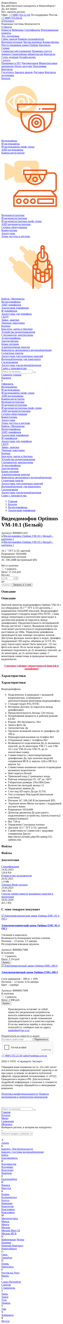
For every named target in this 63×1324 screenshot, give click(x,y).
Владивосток (8, 1164)
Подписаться (41, 1039)
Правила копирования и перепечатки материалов (25, 1095)
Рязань (5, 1275)
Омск (4, 1254)
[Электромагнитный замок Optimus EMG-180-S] (29, 965)
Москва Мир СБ (10, 1230)
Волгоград (7, 1170)
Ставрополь (8, 1287)
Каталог (6, 1115)
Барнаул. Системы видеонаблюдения (22, 1152)
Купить (6, 585)
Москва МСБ (8, 1233)
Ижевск (5, 1185)
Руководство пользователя (16, 875)
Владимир (7, 1167)
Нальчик (6, 1242)
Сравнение (7, 1121)
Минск (5, 1221)
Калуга (5, 1200)
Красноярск (8, 1209)
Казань (5, 1194)
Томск (4, 1296)
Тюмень (5, 1303)
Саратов (6, 1284)
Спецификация (10, 866)
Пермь (5, 1263)
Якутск (5, 1321)
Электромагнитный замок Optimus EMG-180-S (29, 972)
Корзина (6, 377)
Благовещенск (9, 1158)
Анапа (5, 1142)
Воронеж (6, 1173)
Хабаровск (7, 1315)
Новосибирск (9, 1248)
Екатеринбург (9, 1179)
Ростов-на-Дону (10, 1272)
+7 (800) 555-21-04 (19, 14)
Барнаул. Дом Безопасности (17, 1148)
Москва (5, 1227)
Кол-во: (5, 574)
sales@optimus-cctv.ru (35, 1055)
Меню (4, 1118)
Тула (4, 1299)
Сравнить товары (11, 374)
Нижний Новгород (12, 1245)
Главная (5, 1112)
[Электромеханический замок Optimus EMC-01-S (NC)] (31, 918)
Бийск (4, 1155)
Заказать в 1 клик (22, 585)
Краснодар (7, 1206)
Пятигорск (7, 1266)
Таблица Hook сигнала (14, 884)
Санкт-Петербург (11, 1281)
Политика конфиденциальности (19, 1093)
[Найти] (34, 372)
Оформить (7, 383)
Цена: (4, 571)
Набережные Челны (12, 1239)
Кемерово (6, 1203)
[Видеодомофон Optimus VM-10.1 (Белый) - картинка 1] (31, 539)
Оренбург (6, 1257)
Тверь (4, 1293)
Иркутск (6, 1188)
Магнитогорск (9, 1218)
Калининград (9, 1197)
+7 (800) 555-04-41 (11, 17)
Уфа (3, 1309)
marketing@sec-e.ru (18, 1030)
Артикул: (6, 533)
